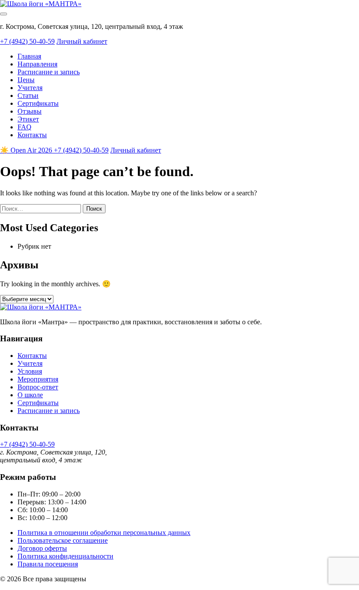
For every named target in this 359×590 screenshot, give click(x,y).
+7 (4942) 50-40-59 (27, 41)
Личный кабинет (81, 41)
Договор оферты (42, 548)
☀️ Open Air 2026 (27, 150)
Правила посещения (48, 564)
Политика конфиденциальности (65, 556)
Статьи (28, 95)
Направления (37, 64)
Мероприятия (38, 379)
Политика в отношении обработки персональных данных (104, 532)
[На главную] (40, 3)
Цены (26, 79)
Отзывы (30, 111)
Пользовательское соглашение (63, 540)
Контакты (32, 135)
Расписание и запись (49, 72)
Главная (29, 56)
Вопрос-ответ (38, 387)
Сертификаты (38, 103)
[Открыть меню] (3, 14)
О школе (30, 395)
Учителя (30, 87)
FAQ (25, 127)
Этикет (28, 119)
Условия (30, 371)
